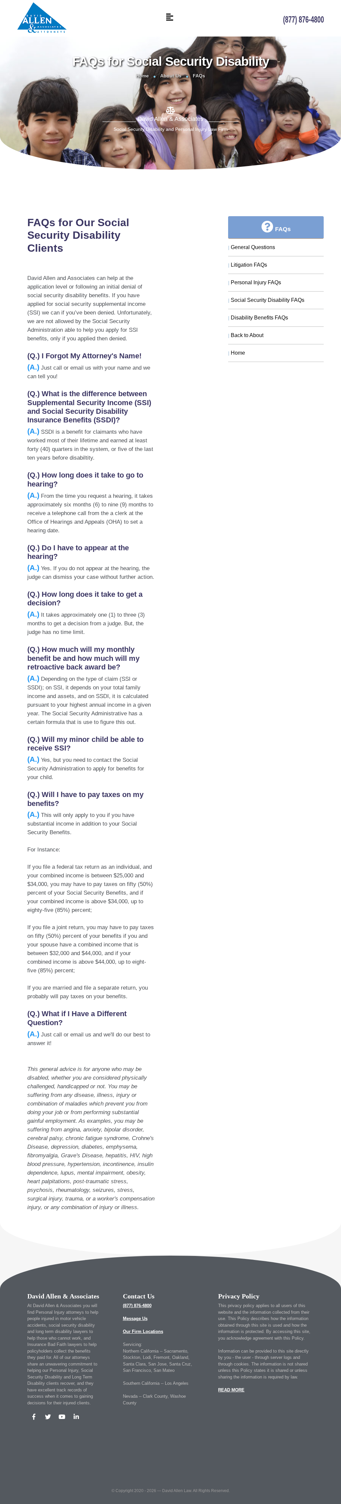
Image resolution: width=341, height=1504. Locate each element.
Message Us (135, 1318)
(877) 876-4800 (137, 1305)
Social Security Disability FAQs (266, 300)
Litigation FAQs (247, 265)
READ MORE (231, 1389)
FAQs (199, 75)
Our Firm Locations (143, 1331)
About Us (170, 75)
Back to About (245, 335)
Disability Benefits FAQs (258, 317)
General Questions (251, 247)
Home (142, 75)
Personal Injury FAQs (254, 282)
